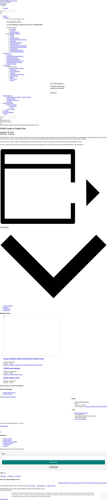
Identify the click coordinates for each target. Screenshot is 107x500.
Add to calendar (4, 227)
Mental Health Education (13, 59)
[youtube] (18, 476)
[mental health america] (95, 483)
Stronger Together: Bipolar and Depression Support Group (23, 359)
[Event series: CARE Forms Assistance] (14, 373)
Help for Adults (7, 438)
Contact (5, 446)
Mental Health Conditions (13, 33)
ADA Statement (41, 485)
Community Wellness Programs (15, 56)
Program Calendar (11, 64)
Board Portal (3, 3)
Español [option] (5, 8)
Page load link (4, 499)
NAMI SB (104, 406)
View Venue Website (80, 419)
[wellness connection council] (79, 483)
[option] (55, 8)
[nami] (105, 483)
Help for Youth (7, 440)
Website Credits (51, 485)
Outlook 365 (6, 309)
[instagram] (11, 476)
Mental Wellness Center (81, 413)
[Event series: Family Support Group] (14, 382)
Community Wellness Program (93, 406)
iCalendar (5, 307)
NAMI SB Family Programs (14, 62)
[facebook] (3, 476)
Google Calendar (7, 306)
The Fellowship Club (12, 57)
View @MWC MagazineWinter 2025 (56, 88)
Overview (9, 54)
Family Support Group (11, 378)
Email (3, 453)
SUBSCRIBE (54, 462)
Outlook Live (6, 310)
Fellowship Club (7, 394)
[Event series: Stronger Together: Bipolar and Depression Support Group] (14, 363)
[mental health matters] (64, 483)
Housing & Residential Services (15, 61)
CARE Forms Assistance (11, 368)
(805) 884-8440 (4, 426)
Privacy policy (31, 485)
